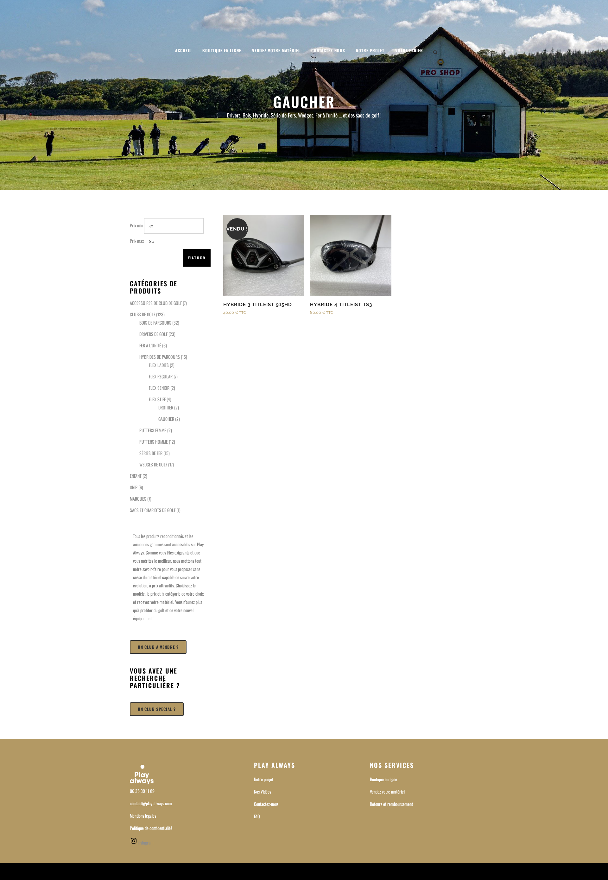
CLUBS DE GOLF (142, 314)
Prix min (136, 225)
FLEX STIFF (157, 399)
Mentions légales (143, 815)
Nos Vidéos (262, 791)
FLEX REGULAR (161, 376)
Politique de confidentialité (151, 828)
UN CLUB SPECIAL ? (157, 709)
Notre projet (263, 779)
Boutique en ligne (383, 779)
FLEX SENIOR (159, 387)
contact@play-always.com (151, 803)
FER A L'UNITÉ (150, 345)
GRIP (133, 487)
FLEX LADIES (159, 365)
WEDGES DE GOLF (153, 464)
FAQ (257, 816)
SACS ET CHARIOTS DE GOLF (152, 510)
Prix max (137, 240)
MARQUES (138, 498)
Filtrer (197, 258)
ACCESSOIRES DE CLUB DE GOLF (156, 303)
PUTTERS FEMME (152, 430)
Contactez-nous (266, 804)
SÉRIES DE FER (150, 453)
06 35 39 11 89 (142, 791)
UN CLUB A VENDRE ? (158, 647)
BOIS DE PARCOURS (155, 322)
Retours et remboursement (391, 804)
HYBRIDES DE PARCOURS (159, 356)
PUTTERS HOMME (153, 441)
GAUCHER (166, 418)
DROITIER (165, 407)
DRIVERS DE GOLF (153, 334)
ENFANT (136, 475)
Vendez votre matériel (387, 791)
